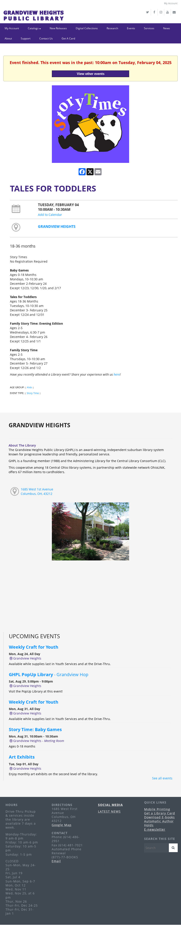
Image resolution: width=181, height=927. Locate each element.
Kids (29, 387)
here (117, 374)
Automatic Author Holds (159, 823)
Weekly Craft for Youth (34, 647)
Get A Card (68, 38)
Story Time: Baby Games (35, 729)
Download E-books (159, 817)
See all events (162, 778)
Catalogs (33, 28)
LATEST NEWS (109, 811)
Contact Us (46, 38)
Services (149, 28)
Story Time (33, 393)
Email (56, 861)
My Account (170, 3)
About (8, 38)
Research (112, 28)
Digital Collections (87, 28)
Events (131, 28)
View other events (90, 74)
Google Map (62, 825)
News (166, 28)
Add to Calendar (50, 215)
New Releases (58, 28)
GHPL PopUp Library (48, 674)
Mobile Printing (157, 809)
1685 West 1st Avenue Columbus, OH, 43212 (37, 491)
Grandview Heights (56, 226)
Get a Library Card (159, 813)
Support (25, 38)
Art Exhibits (22, 757)
